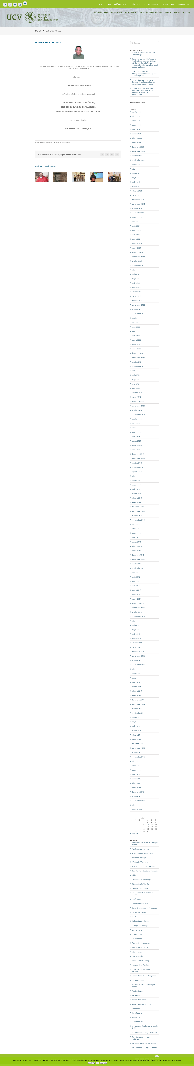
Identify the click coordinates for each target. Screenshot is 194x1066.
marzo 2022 (136, 340)
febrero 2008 (137, 809)
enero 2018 (136, 550)
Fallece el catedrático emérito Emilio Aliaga (143, 53)
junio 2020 (136, 428)
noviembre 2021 (138, 357)
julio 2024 (136, 221)
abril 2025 (136, 182)
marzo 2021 (136, 388)
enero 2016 (136, 647)
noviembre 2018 (138, 511)
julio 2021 (136, 370)
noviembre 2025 (138, 151)
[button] (189, 12)
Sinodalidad (136, 1017)
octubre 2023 (137, 261)
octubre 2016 (137, 612)
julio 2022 (136, 322)
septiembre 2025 (138, 160)
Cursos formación (139, 912)
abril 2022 (136, 335)
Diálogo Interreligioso (140, 921)
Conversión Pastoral (140, 903)
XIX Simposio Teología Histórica (144, 1032)
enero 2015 (136, 695)
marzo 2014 (136, 730)
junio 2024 (136, 226)
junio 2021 (136, 375)
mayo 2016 (136, 629)
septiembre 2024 (138, 213)
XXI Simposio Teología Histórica (144, 1048)
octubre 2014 (137, 708)
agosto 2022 (137, 318)
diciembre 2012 (138, 792)
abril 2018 (136, 537)
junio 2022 (136, 327)
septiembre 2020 (138, 414)
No (97, 1063)
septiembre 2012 (138, 800)
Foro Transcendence (140, 947)
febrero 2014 (137, 735)
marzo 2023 (136, 287)
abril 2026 (136, 129)
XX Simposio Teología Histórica (144, 1043)
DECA (134, 917)
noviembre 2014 (138, 704)
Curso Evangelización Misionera (144, 908)
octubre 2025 (137, 155)
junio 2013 (136, 765)
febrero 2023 (137, 291)
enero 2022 (136, 349)
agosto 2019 (137, 471)
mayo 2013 (136, 770)
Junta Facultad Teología (141, 960)
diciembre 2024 (138, 199)
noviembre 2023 (138, 256)
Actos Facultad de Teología (142, 853)
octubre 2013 (137, 752)
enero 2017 (136, 599)
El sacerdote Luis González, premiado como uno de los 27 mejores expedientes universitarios (143, 91)
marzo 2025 (136, 186)
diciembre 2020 (138, 401)
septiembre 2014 (138, 713)
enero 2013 (136, 787)
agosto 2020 (137, 419)
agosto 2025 (137, 164)
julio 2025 (136, 169)
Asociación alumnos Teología (143, 866)
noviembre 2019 (138, 458)
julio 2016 (136, 621)
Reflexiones (136, 995)
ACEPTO (91, 1063)
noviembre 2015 (138, 656)
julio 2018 (136, 524)
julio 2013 (136, 761)
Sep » (138, 833)
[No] (191, 1062)
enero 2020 (136, 449)
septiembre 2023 (138, 265)
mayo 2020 (136, 432)
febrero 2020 (137, 445)
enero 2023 (136, 296)
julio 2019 (136, 476)
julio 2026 (136, 116)
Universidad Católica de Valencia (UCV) (145, 1027)
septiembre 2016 (138, 616)
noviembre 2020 (138, 406)
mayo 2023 (136, 278)
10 (148, 824)
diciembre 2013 (138, 743)
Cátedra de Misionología (141, 879)
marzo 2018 (136, 542)
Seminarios (136, 1008)
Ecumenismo (137, 930)
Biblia (134, 875)
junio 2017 (136, 577)
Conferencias (137, 899)
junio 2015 (136, 673)
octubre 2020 (137, 410)
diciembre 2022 (138, 300)
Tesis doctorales (138, 1022)
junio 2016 (136, 625)
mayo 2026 (136, 125)
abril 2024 (136, 234)
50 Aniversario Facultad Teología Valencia (145, 843)
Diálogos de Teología (140, 925)
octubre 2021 (137, 362)
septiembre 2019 (138, 467)
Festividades (137, 939)
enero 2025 (136, 195)
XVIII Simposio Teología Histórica (141, 1038)
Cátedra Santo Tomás (140, 884)
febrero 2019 (137, 498)
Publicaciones (137, 991)
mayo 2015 (136, 678)
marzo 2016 (136, 638)
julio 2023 (136, 270)
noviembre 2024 (138, 204)
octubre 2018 (137, 515)
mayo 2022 (136, 331)
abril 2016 (136, 634)
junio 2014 (136, 717)
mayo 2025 (136, 177)
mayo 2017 (136, 581)
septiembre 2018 (138, 520)
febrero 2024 (137, 243)
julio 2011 (136, 805)
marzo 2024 (136, 239)
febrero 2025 (137, 191)
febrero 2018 (137, 546)
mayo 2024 (136, 230)
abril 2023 (136, 283)
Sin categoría (137, 1013)
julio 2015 (136, 669)
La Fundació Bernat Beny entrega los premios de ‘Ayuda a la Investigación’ (144, 73)
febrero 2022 (137, 344)
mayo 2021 (136, 379)
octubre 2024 (137, 208)
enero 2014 (136, 739)
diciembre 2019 (138, 454)
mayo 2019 (136, 485)
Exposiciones (137, 934)
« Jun (132, 833)
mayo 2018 (136, 533)
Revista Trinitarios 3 (139, 1000)
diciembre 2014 (138, 700)
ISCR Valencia (137, 956)
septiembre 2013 (138, 757)
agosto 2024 (137, 217)
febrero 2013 (137, 783)
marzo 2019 (136, 493)
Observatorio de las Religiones (144, 976)
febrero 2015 (137, 691)
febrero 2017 (137, 594)
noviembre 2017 (138, 559)
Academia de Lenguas (140, 849)
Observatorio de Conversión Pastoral (143, 970)
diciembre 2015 (138, 651)
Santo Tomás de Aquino (141, 1004)
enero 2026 (136, 142)
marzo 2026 (136, 134)
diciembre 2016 (138, 603)
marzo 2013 (136, 779)
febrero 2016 (137, 643)
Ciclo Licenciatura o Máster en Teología (143, 894)
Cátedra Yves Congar (140, 888)
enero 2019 (136, 502)
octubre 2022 (137, 309)
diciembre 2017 (138, 555)
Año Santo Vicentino (140, 862)
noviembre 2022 (138, 305)
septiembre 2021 (138, 366)
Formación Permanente (141, 943)
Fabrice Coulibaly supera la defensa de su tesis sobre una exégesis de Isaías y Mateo (143, 82)
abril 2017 (136, 585)
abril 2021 (136, 384)
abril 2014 (136, 726)
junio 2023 (136, 274)
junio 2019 (136, 480)
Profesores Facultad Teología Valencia (143, 985)
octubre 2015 (137, 660)
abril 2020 (136, 436)
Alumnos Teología (139, 858)
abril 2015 (136, 682)
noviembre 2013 (138, 748)
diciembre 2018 (138, 506)
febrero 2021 (137, 392)
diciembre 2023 (138, 252)
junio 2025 (136, 173)
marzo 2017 (136, 590)
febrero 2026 (137, 138)
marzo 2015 (136, 686)
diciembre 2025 (138, 147)
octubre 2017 (137, 564)
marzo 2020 (136, 441)
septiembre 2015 (138, 664)
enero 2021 (136, 397)
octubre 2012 (137, 796)
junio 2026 (136, 120)
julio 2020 (136, 423)
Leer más (103, 1063)
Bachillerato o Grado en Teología (145, 871)
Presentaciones (138, 980)
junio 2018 (136, 528)
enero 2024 (136, 248)
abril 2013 (136, 774)
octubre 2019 (137, 463)
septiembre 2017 (138, 568)
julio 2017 (136, 572)
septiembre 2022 (138, 313)
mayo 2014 (136, 721)
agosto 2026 (137, 112)
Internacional (137, 952)
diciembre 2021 (138, 353)
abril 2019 (136, 489)
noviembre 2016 (138, 607)
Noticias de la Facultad (140, 965)
